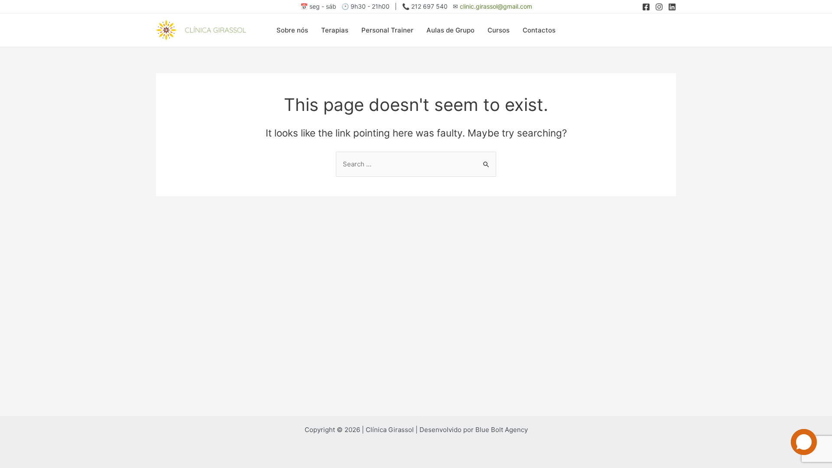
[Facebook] (646, 7)
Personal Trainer (387, 30)
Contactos (539, 30)
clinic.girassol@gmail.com (496, 6)
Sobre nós (292, 30)
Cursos (499, 30)
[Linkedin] (672, 7)
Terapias (334, 30)
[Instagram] (659, 7)
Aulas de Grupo (450, 30)
